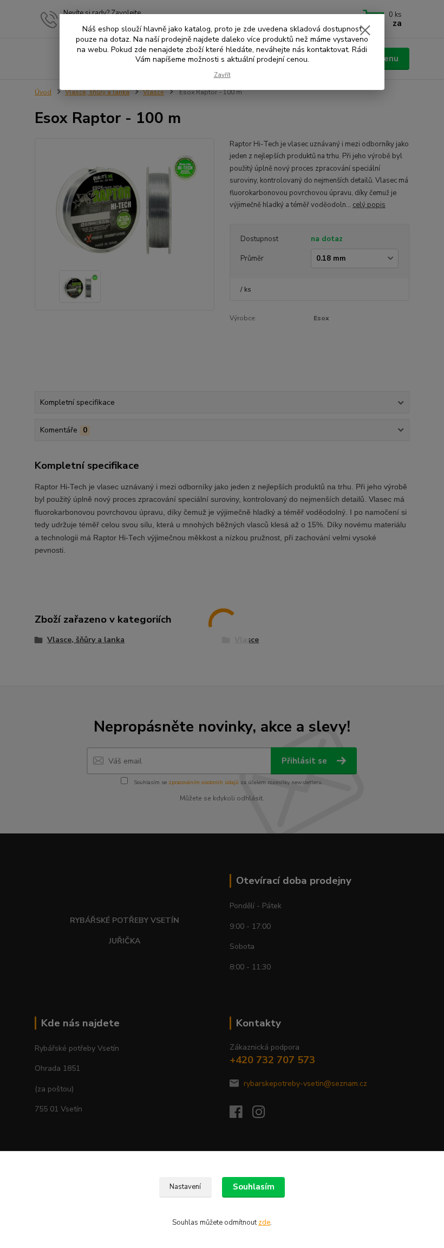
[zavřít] (365, 31)
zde (264, 1222)
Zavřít (222, 75)
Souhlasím (254, 1186)
